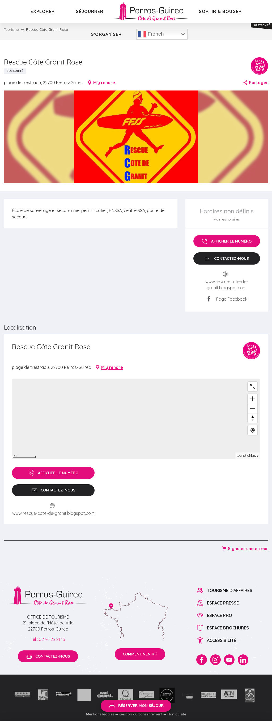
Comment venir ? (140, 654)
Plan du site (176, 714)
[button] (136, 136)
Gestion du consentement (140, 714)
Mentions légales (100, 714)
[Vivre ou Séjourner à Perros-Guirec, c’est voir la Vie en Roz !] (151, 11)
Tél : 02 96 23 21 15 (48, 639)
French (155, 34)
